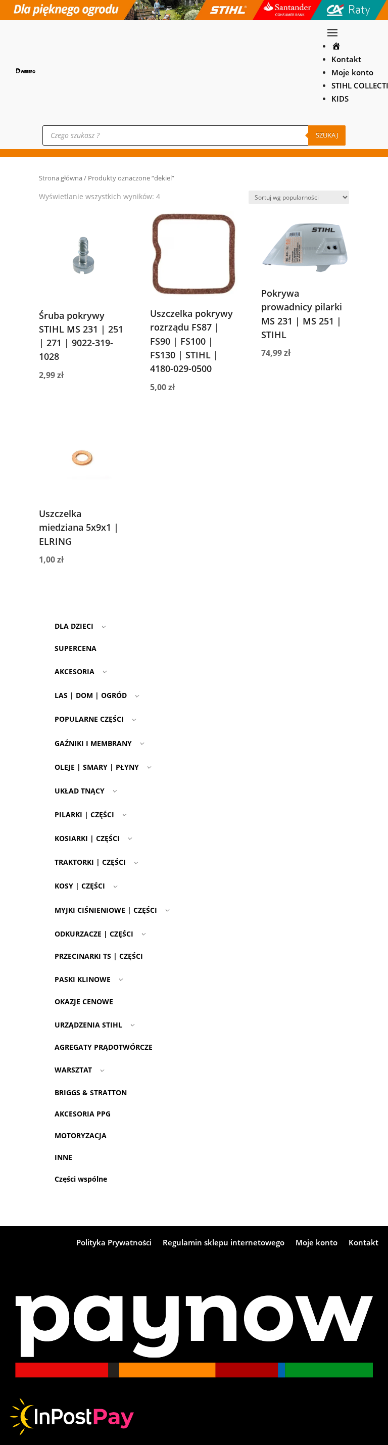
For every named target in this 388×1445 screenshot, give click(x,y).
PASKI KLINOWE (83, 979)
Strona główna (60, 177)
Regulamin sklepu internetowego (223, 1243)
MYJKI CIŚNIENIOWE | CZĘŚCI (106, 910)
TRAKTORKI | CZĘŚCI (90, 862)
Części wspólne (81, 1179)
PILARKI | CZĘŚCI (84, 814)
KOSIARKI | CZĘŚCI (87, 838)
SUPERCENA (75, 648)
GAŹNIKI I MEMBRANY (93, 743)
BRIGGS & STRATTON (91, 1092)
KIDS (340, 99)
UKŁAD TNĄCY (80, 791)
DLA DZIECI (74, 626)
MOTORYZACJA (81, 1135)
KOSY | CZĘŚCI (80, 886)
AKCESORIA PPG (83, 1113)
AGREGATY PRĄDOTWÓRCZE (104, 1047)
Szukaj (327, 134)
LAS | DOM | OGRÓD (91, 695)
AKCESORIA (74, 671)
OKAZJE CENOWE (84, 1001)
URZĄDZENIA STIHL (88, 1025)
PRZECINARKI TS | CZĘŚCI (99, 956)
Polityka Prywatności (114, 1243)
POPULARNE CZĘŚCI (89, 719)
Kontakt (346, 59)
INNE (63, 1157)
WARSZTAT (73, 1070)
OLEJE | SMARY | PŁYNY (97, 767)
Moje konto (352, 72)
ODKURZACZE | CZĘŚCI (94, 934)
